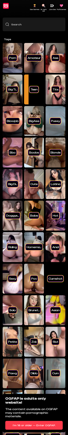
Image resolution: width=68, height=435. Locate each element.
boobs (34, 152)
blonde (55, 152)
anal (55, 247)
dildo (34, 373)
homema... (34, 247)
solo (12, 310)
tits (55, 89)
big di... (12, 184)
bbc (13, 152)
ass (55, 58)
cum (55, 373)
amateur (34, 58)
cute (33, 184)
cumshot (55, 278)
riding (12, 247)
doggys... (12, 215)
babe (34, 215)
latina (55, 184)
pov (34, 278)
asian (55, 310)
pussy (55, 121)
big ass (34, 121)
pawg (12, 373)
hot (55, 215)
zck (34, 341)
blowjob (12, 121)
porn (12, 58)
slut (55, 341)
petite (12, 341)
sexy (12, 278)
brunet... (34, 310)
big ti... (12, 89)
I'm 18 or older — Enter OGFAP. (34, 425)
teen (34, 89)
